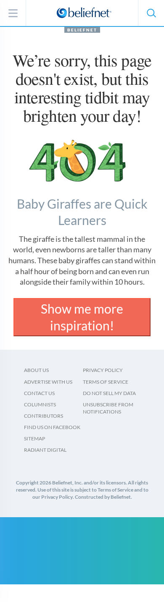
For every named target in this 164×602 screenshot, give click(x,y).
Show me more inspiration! (82, 317)
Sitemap (34, 438)
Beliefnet (82, 29)
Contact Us (39, 393)
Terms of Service (105, 382)
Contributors (43, 416)
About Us (36, 370)
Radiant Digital (45, 450)
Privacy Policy (103, 370)
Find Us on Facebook (52, 427)
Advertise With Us (48, 382)
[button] (151, 13)
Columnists (40, 404)
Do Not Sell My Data (109, 393)
